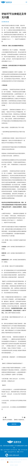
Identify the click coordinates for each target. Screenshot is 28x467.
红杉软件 (16, 465)
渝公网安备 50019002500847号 (14, 462)
